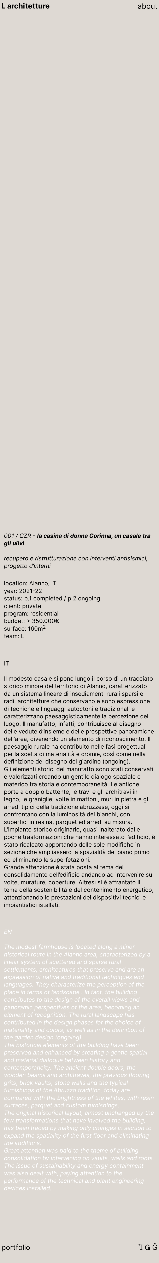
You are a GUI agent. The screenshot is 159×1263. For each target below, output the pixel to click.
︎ (147, 1247)
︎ (155, 1247)
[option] (79, 133)
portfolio (15, 1247)
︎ (140, 1247)
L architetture (25, 5)
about (148, 6)
